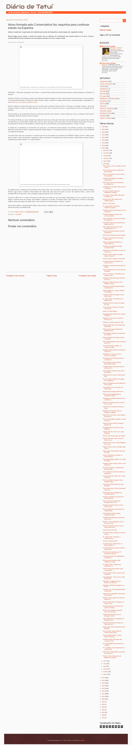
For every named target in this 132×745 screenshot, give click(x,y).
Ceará (15, 42)
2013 (103, 688)
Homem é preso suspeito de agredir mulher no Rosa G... (113, 255)
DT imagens (103, 96)
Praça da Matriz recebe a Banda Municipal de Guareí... (112, 363)
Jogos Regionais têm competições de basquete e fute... (113, 619)
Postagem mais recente (15, 276)
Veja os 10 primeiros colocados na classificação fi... (112, 455)
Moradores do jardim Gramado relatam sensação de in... (113, 287)
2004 (103, 704)
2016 (103, 680)
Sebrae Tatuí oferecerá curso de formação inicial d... (112, 615)
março (105, 669)
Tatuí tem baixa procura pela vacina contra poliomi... (113, 569)
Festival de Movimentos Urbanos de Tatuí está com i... (113, 623)
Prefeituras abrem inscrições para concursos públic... (112, 215)
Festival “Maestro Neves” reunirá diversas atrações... (112, 636)
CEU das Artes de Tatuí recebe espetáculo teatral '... (111, 514)
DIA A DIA (102, 93)
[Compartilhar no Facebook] (50, 212)
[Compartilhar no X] (48, 212)
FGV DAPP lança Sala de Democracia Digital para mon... (113, 223)
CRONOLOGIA (104, 89)
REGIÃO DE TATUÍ (105, 113)
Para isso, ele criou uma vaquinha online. (24, 102)
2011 (103, 693)
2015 (103, 683)
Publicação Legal (104, 111)
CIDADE (102, 86)
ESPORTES (103, 101)
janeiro (105, 674)
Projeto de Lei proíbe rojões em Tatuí (113, 322)
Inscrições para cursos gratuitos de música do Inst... (113, 262)
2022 (103, 137)
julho (104, 163)
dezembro (106, 150)
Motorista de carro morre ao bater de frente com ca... (113, 318)
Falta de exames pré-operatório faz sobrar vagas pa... (112, 242)
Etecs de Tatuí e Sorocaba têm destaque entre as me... (111, 501)
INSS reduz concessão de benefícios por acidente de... (113, 183)
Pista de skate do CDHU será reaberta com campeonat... (113, 379)
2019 (103, 145)
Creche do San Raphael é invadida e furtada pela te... (113, 179)
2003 (103, 707)
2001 (103, 712)
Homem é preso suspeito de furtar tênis (114, 258)
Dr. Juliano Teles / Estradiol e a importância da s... (111, 537)
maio (104, 663)
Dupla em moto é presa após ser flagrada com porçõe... (112, 656)
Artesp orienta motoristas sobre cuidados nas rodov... (112, 561)
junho (105, 661)
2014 (103, 685)
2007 (103, 702)
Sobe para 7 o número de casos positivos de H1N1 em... (112, 581)
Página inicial (51, 276)
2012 (103, 691)
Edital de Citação (105, 30)
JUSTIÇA (102, 103)
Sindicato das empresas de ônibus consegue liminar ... (112, 246)
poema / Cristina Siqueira (110, 311)
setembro (106, 158)
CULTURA (18, 214)
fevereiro (106, 671)
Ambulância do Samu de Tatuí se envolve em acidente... (112, 354)
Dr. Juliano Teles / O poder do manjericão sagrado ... (111, 206)
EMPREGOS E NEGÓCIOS (108, 98)
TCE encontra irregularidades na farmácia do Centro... (112, 395)
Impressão (105, 64)
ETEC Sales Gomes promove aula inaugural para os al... (112, 227)
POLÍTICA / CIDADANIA (107, 108)
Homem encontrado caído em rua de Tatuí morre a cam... (113, 526)
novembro (106, 153)
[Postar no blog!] (47, 212)
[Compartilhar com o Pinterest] (52, 212)
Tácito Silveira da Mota (109, 63)
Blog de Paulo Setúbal (108, 46)
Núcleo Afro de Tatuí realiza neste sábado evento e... (112, 200)
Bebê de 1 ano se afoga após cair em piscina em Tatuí (113, 522)
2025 (103, 129)
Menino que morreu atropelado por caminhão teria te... (112, 493)
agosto (105, 161)
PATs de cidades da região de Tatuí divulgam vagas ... (113, 480)
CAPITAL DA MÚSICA (106, 84)
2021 (103, 140)
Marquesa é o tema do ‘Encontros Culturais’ (116, 48)
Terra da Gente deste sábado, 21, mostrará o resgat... (112, 346)
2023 (103, 134)
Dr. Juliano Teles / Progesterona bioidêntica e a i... (112, 565)
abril (104, 666)
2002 (103, 710)
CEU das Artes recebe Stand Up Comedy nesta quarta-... (112, 631)
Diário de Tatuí (29, 6)
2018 (103, 148)
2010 (103, 696)
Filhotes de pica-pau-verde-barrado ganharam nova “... (112, 329)
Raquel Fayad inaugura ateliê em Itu (113, 391)
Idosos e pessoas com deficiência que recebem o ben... (113, 274)
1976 (103, 718)
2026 (103, 126)
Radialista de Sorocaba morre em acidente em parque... (112, 411)
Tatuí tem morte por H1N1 (110, 541)
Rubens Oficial (19, 212)
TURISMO (103, 116)
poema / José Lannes (109, 203)
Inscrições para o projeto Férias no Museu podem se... (112, 544)
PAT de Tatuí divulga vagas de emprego (114, 235)
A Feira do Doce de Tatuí (110, 530)
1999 (103, 715)
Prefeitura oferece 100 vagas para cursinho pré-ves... (112, 640)
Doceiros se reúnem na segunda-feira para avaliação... (113, 468)
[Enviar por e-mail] (45, 212)
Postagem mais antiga (87, 276)
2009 (103, 699)
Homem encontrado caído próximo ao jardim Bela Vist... (113, 497)
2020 (103, 142)
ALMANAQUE (104, 81)
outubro (105, 155)
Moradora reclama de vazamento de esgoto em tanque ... (113, 606)
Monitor (102, 106)
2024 (103, 132)
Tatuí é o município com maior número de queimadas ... (113, 175)
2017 (103, 677)
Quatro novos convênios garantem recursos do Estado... (112, 611)
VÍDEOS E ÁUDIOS (105, 118)
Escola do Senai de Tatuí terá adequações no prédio (111, 191)
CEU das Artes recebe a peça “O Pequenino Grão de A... (112, 552)
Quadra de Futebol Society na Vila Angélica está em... (112, 282)
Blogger (82, 740)
